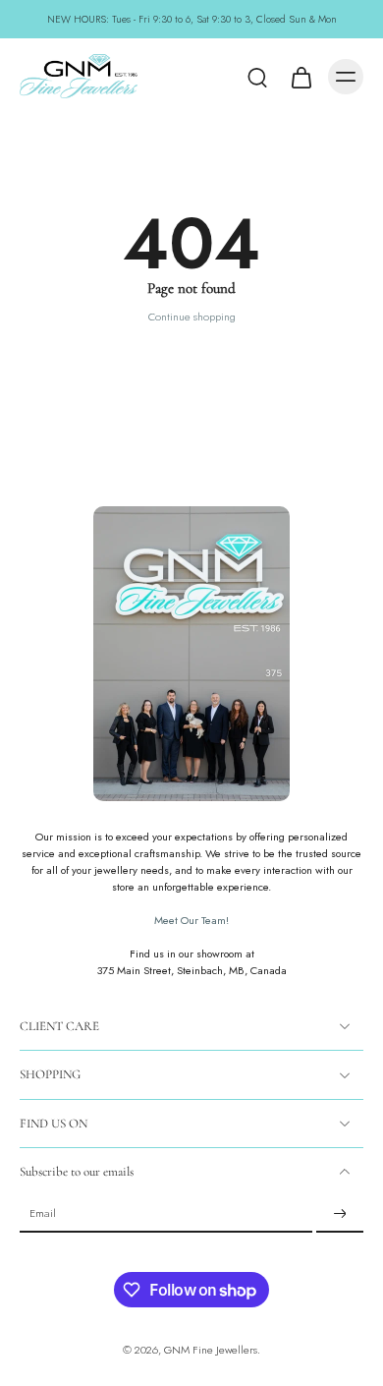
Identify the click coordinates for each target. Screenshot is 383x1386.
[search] (257, 76)
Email (42, 1214)
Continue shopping (192, 316)
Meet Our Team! (191, 920)
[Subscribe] (339, 1214)
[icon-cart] (300, 76)
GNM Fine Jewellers (210, 1349)
